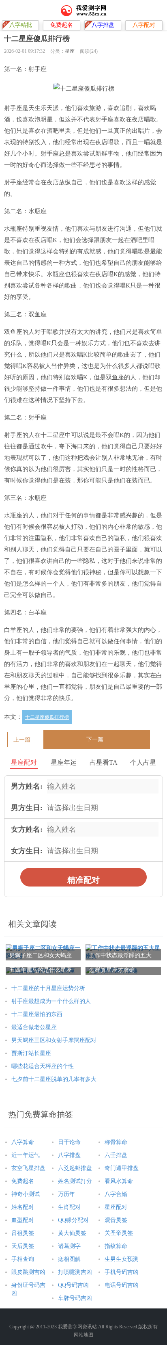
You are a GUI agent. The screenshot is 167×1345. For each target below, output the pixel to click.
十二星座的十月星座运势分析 (48, 988)
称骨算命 (116, 1142)
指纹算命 (116, 1246)
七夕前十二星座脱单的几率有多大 (53, 1079)
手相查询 (22, 1259)
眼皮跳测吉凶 (28, 1272)
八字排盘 (69, 1155)
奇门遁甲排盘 (122, 1168)
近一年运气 (25, 1155)
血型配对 (22, 1220)
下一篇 (94, 739)
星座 (70, 51)
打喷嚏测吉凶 (75, 1272)
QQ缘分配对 (73, 1220)
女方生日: (27, 851)
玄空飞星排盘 (28, 1168)
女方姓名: (27, 829)
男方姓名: (27, 786)
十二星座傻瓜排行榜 (47, 717)
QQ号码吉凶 (73, 1285)
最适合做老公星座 (34, 1027)
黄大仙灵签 (72, 1233)
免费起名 (22, 1181)
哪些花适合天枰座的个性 (42, 1066)
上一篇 (21, 740)
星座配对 (116, 1207)
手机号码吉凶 (122, 1272)
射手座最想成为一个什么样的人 (51, 1001)
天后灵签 (22, 1246)
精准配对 (83, 880)
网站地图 (83, 1335)
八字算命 (22, 1142)
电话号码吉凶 (122, 1285)
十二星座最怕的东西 (36, 1014)
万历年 (66, 1194)
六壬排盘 (116, 1155)
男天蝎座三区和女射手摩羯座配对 (53, 1040)
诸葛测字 (69, 1246)
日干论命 (69, 1142)
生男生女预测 (122, 1259)
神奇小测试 (25, 1194)
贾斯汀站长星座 (31, 1053)
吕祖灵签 (22, 1233)
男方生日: (27, 808)
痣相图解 (69, 1259)
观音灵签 (116, 1220)
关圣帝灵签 (119, 1233)
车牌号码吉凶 (75, 1298)
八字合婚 (116, 1194)
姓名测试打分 (75, 1181)
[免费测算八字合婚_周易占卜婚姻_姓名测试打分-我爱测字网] (83, 10)
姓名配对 (22, 1207)
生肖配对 (69, 1207)
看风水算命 (119, 1181)
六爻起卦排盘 (75, 1168)
